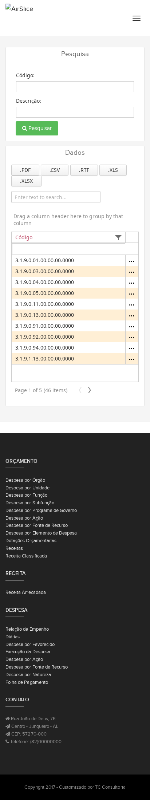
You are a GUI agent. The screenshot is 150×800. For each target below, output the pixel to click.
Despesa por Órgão (25, 480)
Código (23, 237)
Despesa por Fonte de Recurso (36, 525)
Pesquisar (40, 128)
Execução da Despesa (27, 651)
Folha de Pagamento (26, 682)
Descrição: (29, 101)
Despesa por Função (26, 495)
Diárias (12, 636)
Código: (25, 75)
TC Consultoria (110, 787)
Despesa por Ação (24, 518)
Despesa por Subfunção (29, 502)
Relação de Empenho (27, 629)
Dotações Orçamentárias (30, 540)
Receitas (14, 548)
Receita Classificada (26, 556)
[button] (118, 237)
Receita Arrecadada (25, 592)
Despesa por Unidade (27, 487)
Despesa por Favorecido (30, 644)
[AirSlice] (19, 9)
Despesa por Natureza (28, 674)
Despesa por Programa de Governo (41, 510)
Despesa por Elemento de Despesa (41, 533)
